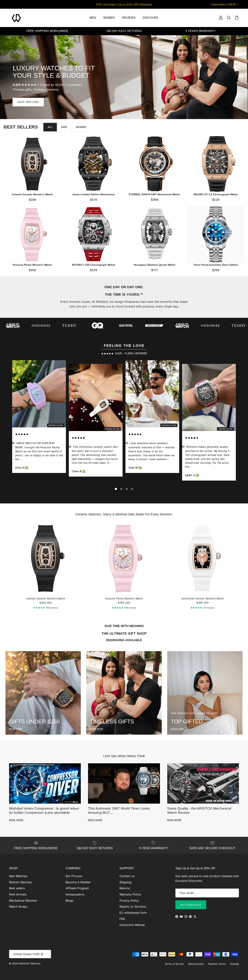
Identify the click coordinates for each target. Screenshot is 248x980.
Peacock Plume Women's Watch (32, 264)
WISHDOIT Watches (29, 963)
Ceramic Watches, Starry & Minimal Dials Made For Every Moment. (124, 514)
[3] (127, 489)
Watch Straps (18, 906)
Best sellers (17, 888)
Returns (124, 888)
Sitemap (234, 963)
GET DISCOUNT (191, 904)
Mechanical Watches (23, 900)
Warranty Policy (130, 894)
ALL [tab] (50, 126)
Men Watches (18, 876)
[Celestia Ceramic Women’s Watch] (32, 164)
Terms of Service (174, 963)
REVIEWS (129, 17)
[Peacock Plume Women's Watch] (32, 234)
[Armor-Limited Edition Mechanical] (93, 164)
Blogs (69, 900)
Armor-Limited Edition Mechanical (93, 194)
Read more (16, 820)
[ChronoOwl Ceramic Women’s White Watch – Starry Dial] (96, 398)
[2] (121, 489)
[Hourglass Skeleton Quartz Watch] (154, 234)
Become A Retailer (78, 882)
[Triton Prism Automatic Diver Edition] (216, 234)
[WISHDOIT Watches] (16, 17)
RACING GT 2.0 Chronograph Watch (216, 194)
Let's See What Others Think (124, 756)
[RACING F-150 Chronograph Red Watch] (209, 398)
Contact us (127, 876)
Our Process (74, 876)
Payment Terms (216, 963)
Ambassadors (75, 894)
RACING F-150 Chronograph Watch (93, 264)
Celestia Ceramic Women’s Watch (32, 194)
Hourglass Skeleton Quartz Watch (154, 264)
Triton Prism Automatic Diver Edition (215, 264)
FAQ (122, 918)
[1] (116, 489)
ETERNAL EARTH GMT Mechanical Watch (154, 194)
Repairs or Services (132, 906)
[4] (132, 489)
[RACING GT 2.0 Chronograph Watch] (216, 164)
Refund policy (196, 963)
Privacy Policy (129, 900)
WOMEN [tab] (81, 126)
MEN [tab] (64, 126)
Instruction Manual (132, 925)
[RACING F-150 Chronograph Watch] (93, 234)
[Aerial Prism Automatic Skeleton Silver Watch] (152, 394)
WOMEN (109, 17)
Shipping (125, 882)
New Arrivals (18, 894)
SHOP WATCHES (28, 101)
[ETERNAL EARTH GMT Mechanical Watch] (154, 164)
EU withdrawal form (133, 912)
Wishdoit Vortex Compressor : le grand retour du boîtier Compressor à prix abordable (44, 810)
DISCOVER (150, 17)
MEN (93, 17)
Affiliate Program (77, 888)
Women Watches (20, 882)
